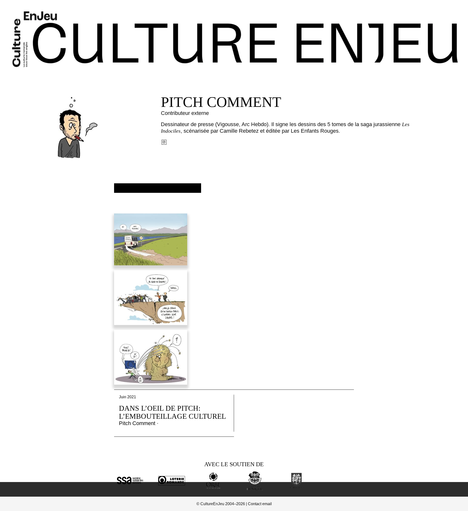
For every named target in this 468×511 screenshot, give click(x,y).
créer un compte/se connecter (157, 188)
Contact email (260, 504)
